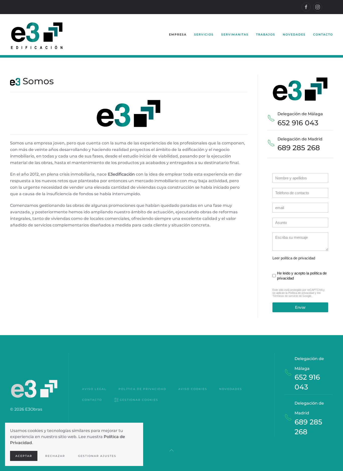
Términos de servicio (285, 295)
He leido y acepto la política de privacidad (302, 275)
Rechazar (55, 456)
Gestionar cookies (139, 400)
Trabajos (265, 34)
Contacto (323, 34)
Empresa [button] (178, 34)
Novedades (294, 34)
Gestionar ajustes (97, 456)
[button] (171, 450)
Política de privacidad (301, 292)
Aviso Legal (94, 389)
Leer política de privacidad (293, 258)
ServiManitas (235, 34)
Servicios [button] (204, 34)
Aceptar (23, 456)
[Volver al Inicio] (37, 34)
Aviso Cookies (192, 389)
